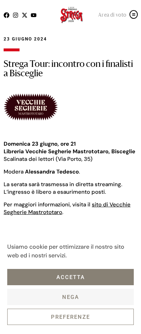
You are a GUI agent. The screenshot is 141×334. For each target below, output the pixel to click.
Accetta (70, 277)
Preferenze (70, 317)
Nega (70, 297)
